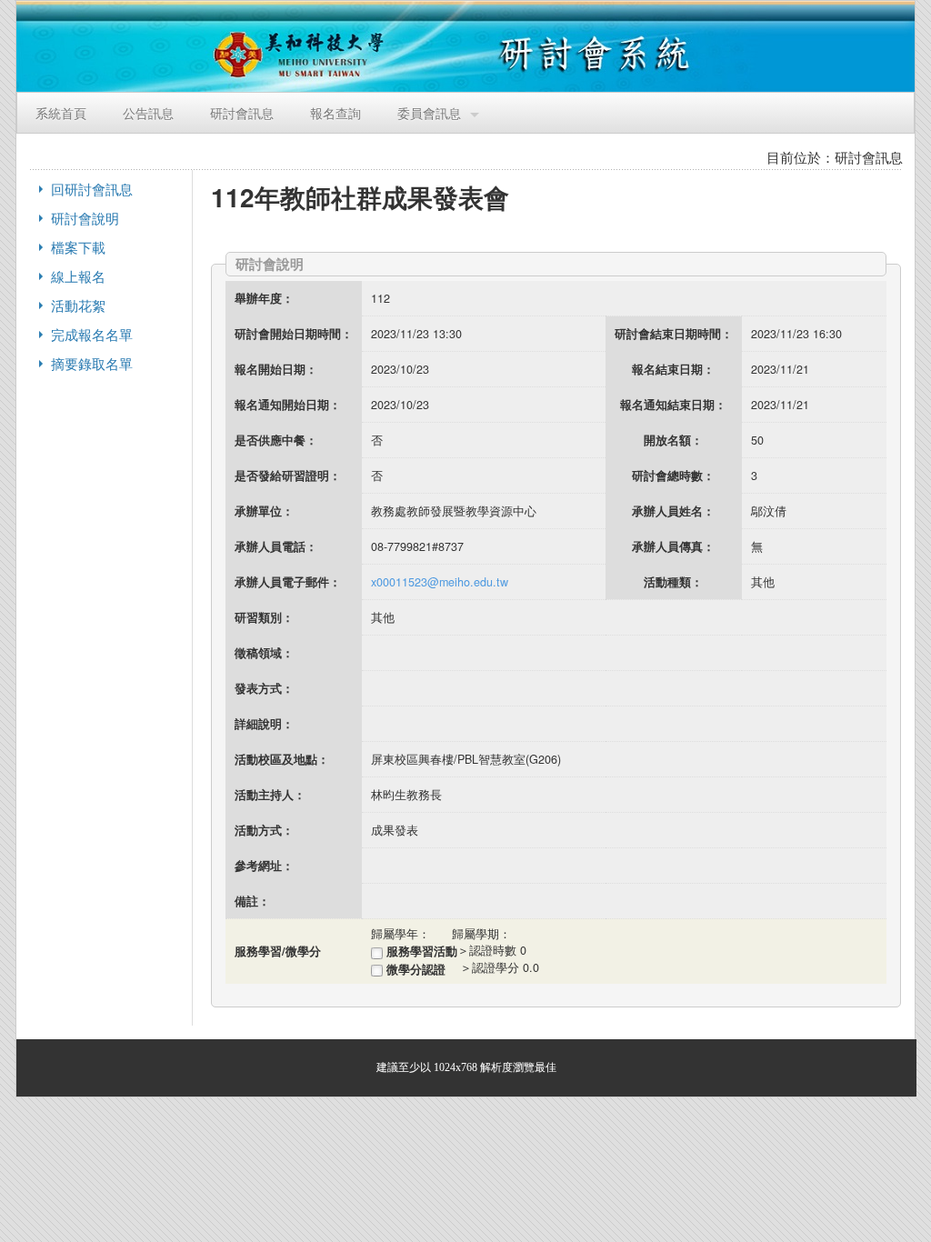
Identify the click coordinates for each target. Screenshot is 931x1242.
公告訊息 (148, 112)
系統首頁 (60, 112)
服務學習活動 (420, 951)
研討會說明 (85, 217)
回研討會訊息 (92, 188)
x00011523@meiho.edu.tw (439, 582)
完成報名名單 (92, 334)
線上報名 (78, 275)
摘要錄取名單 (92, 363)
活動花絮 (78, 305)
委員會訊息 (429, 112)
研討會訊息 (242, 112)
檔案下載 (78, 246)
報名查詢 (335, 112)
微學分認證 (421, 969)
